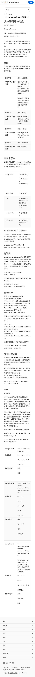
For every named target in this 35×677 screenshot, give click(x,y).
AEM (10, 14)
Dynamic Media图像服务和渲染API (17, 17)
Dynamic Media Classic (14, 33)
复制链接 (13, 29)
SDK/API (23, 33)
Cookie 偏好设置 (19, 670)
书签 (7, 29)
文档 (5, 14)
